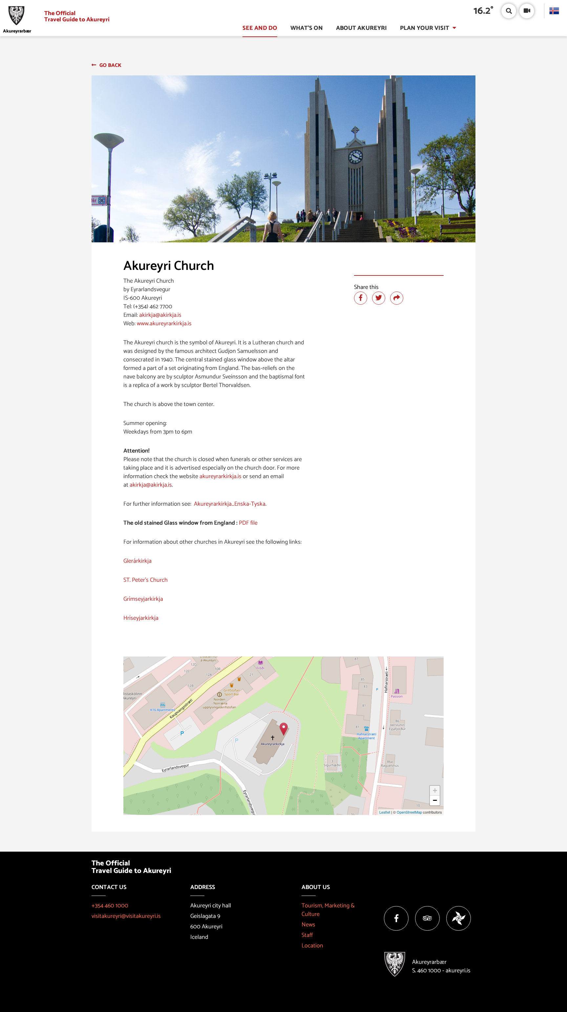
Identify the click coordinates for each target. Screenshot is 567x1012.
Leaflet (384, 812)
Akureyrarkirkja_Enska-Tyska (229, 504)
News (308, 925)
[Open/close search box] (508, 11)
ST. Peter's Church (145, 580)
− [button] (435, 800)
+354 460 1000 (110, 906)
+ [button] (435, 790)
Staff (307, 935)
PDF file (248, 523)
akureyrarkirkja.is (221, 476)
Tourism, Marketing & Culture (328, 910)
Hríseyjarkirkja (140, 618)
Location (312, 946)
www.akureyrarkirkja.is (164, 324)
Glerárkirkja (137, 561)
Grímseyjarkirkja (143, 599)
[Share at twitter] (378, 298)
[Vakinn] (458, 918)
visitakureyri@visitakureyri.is (126, 916)
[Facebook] (396, 918)
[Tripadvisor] (427, 918)
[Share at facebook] (360, 298)
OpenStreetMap (409, 812)
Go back (110, 65)
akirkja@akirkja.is (160, 315)
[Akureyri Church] (284, 729)
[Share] (396, 298)
